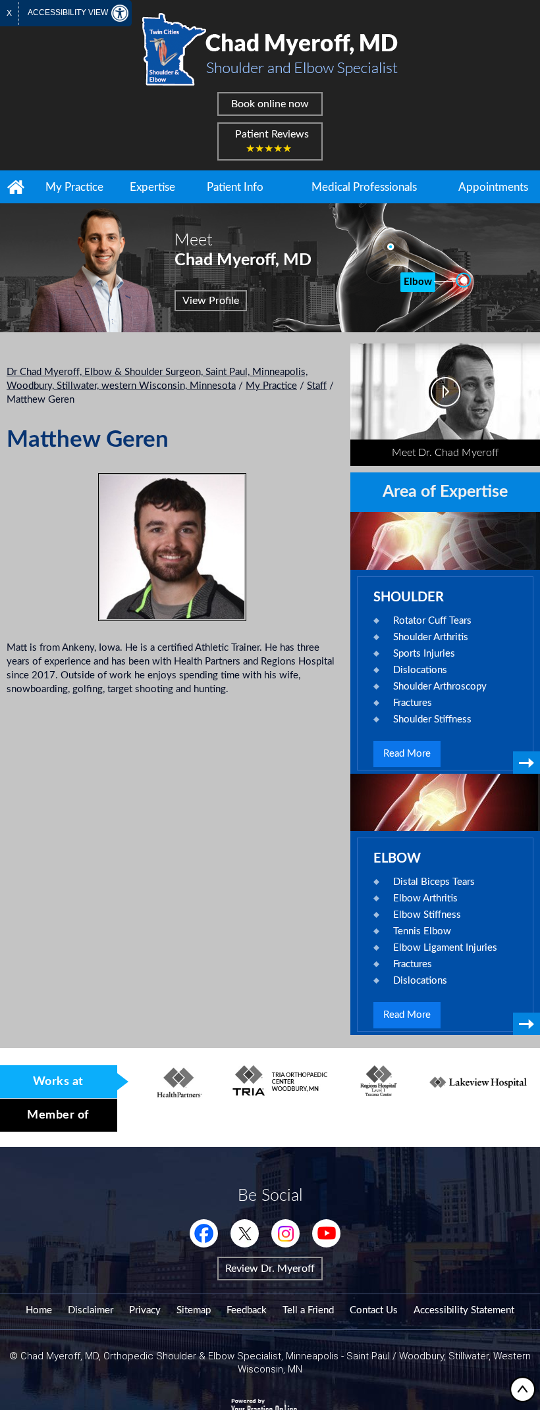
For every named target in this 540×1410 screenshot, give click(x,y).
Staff (317, 386)
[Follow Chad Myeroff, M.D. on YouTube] (326, 1233)
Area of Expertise (445, 492)
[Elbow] (462, 280)
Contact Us (374, 1310)
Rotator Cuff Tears (432, 621)
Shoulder (408, 597)
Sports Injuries (424, 654)
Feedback (247, 1310)
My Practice (74, 187)
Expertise (152, 187)
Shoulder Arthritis (430, 637)
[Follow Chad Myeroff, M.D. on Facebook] (204, 1233)
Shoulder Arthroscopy (440, 687)
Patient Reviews (272, 141)
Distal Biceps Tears (434, 882)
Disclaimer (90, 1310)
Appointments (493, 187)
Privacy (145, 1310)
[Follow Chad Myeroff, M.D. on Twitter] (244, 1233)
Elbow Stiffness (427, 915)
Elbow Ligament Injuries (445, 948)
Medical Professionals (364, 187)
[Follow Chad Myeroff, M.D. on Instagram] (285, 1233)
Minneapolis (312, 1356)
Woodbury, (423, 1356)
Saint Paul (368, 1356)
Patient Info (235, 187)
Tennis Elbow (422, 931)
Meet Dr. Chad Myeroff (445, 452)
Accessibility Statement (464, 1310)
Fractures (412, 703)
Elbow (397, 858)
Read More (407, 754)
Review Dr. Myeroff (270, 1268)
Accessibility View (69, 12)
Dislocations (420, 670)
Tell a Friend (308, 1310)
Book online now (270, 104)
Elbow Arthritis (425, 898)
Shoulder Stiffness (432, 719)
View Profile (210, 300)
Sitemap (193, 1310)
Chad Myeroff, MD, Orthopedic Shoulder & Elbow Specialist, (151, 1356)
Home (16, 186)
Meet (243, 250)
